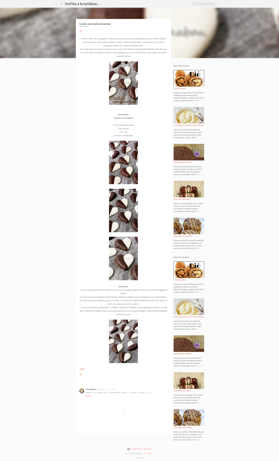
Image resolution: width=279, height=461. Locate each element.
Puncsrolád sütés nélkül (182, 199)
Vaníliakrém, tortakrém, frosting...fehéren (189, 125)
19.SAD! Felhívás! (180, 88)
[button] (80, 31)
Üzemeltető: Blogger (141, 449)
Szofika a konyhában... (82, 4)
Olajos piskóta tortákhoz (183, 162)
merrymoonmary (149, 453)
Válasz (88, 396)
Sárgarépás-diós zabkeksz (183, 236)
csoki (82, 369)
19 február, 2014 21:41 (106, 389)
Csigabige (91, 389)
